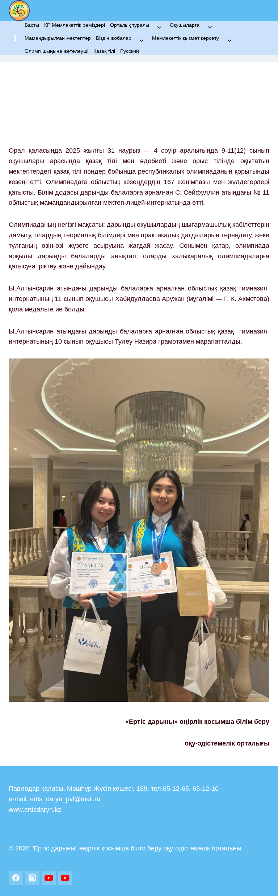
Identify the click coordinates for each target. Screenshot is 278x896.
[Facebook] (16, 878)
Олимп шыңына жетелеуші (56, 51)
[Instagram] (32, 878)
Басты (32, 25)
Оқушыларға (184, 25)
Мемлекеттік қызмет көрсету (185, 38)
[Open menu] (15, 38)
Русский (129, 51)
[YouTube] (49, 878)
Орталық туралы (129, 25)
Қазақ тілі (104, 51)
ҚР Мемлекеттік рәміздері (74, 25)
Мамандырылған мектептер (58, 38)
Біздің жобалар (113, 38)
